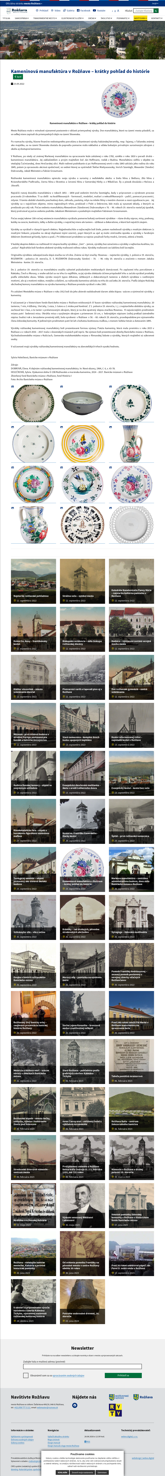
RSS (88, 1441)
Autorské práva (25, 1469)
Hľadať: (129, 10)
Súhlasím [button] (62, 1472)
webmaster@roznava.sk (47, 1407)
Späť (18, 76)
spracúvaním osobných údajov (68, 1375)
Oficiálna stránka (23, 3)
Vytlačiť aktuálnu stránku (58, 1436)
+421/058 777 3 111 (22, 1407)
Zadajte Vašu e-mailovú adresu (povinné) (44, 1361)
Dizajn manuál (54, 1442)
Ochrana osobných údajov (22, 1439)
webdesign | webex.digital (143, 1458)
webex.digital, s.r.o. (129, 1436)
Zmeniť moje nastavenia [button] (82, 1472)
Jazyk (154, 3)
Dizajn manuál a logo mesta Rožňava (63, 1445)
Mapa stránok (54, 1439)
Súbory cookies (17, 1442)
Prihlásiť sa (123, 1375)
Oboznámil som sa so (57, 1375)
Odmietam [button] (102, 1472)
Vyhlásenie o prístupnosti (22, 1436)
